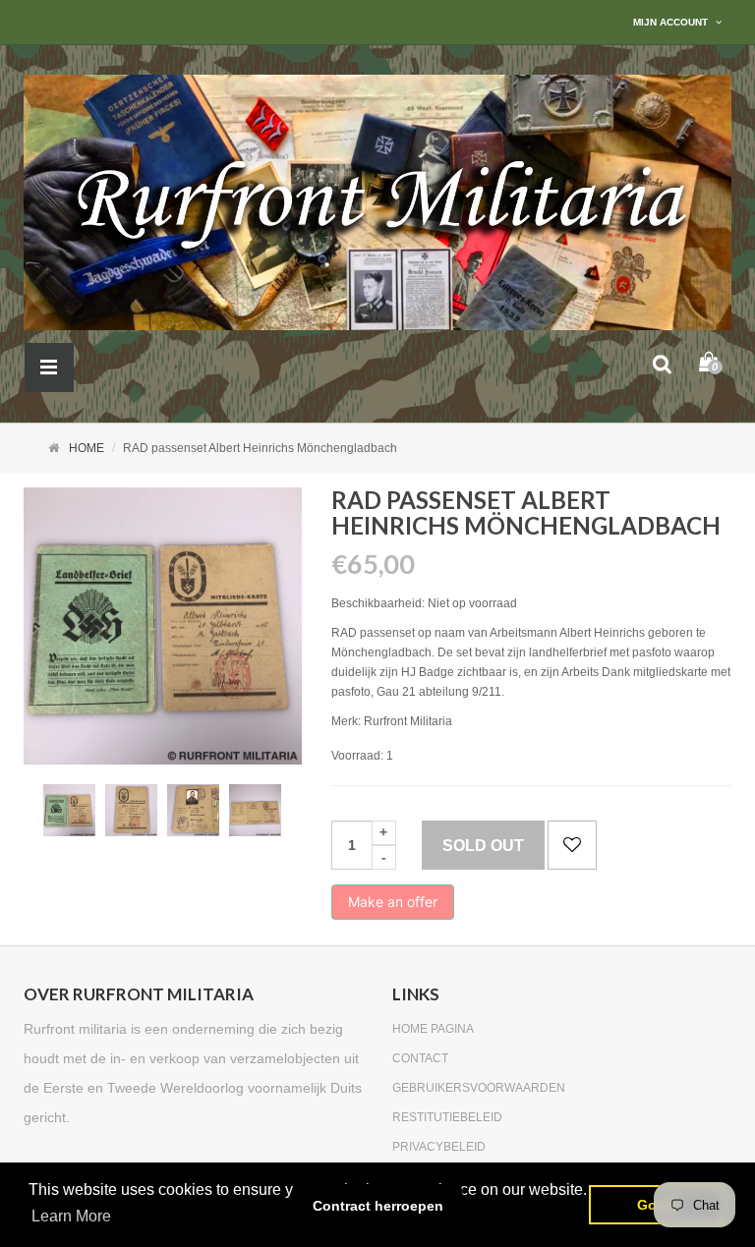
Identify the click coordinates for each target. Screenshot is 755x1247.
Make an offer (392, 906)
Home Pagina (433, 1029)
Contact (420, 1058)
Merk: (346, 721)
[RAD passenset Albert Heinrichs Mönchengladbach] (69, 810)
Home (86, 448)
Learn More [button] (71, 1216)
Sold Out (483, 845)
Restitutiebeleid (447, 1117)
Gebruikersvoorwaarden (478, 1088)
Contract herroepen (378, 1206)
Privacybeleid (439, 1147)
